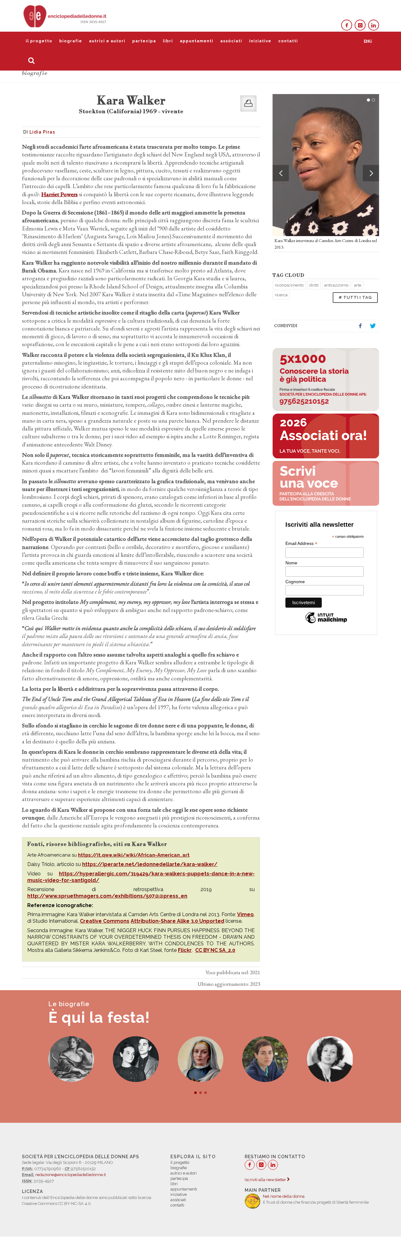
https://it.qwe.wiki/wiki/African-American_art (134, 855)
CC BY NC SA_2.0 (215, 950)
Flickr (185, 950)
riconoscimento (289, 285)
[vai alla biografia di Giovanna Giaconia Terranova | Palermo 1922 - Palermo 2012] (330, 1059)
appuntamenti (196, 41)
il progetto (39, 41)
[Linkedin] (373, 25)
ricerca (281, 295)
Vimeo (245, 914)
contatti (288, 41)
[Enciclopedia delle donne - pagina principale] (65, 15)
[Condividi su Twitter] (373, 326)
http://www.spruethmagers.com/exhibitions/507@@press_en (107, 896)
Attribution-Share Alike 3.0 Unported (177, 921)
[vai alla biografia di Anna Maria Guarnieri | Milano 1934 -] (136, 1059)
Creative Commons (104, 921)
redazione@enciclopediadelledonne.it (70, 1174)
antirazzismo (336, 285)
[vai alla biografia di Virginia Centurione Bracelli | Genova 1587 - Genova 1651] (201, 1059)
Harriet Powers (59, 194)
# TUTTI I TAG (355, 297)
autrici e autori (107, 41)
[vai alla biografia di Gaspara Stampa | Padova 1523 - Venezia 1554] (71, 1059)
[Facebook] (346, 25)
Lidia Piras (42, 132)
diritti (314, 285)
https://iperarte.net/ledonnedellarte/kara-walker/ (149, 864)
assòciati (231, 41)
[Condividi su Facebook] (360, 326)
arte (357, 285)
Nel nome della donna (284, 1196)
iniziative (260, 41)
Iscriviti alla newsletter (266, 1179)
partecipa (144, 41)
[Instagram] (360, 25)
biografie (70, 41)
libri (168, 41)
